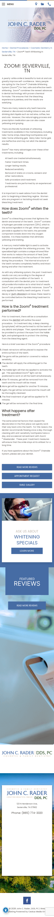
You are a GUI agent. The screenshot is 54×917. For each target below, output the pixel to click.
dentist (16, 320)
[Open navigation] (3, 4)
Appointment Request (27, 476)
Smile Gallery (27, 484)
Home (5, 47)
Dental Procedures (19, 47)
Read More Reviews (27, 467)
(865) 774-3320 (32, 813)
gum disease (18, 293)
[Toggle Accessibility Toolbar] (6, 910)
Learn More (27, 550)
